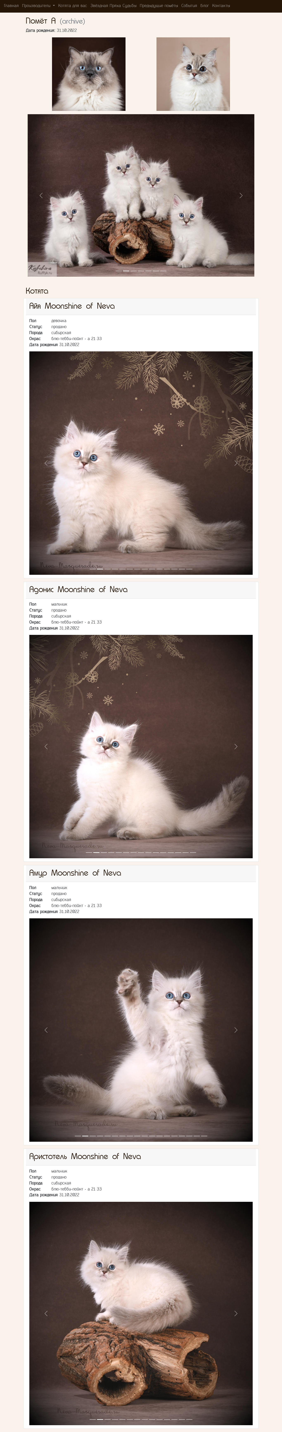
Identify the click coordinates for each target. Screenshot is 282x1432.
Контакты (221, 6)
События (189, 6)
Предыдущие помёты (159, 6)
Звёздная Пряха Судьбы (113, 6)
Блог (204, 6)
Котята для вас (72, 6)
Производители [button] (37, 6)
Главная (11, 6)
